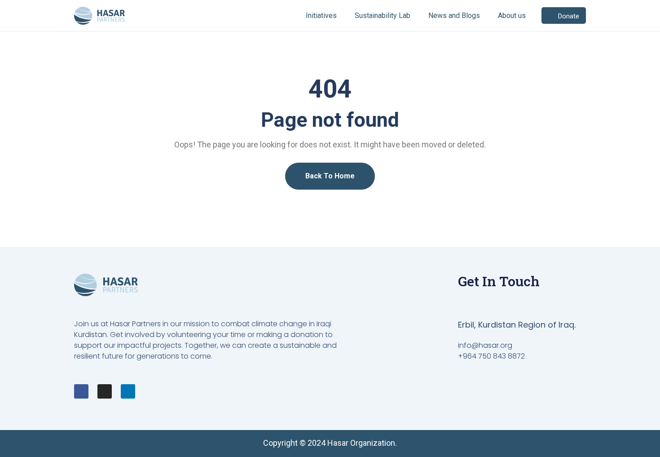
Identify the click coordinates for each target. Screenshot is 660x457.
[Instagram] (104, 391)
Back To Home (330, 176)
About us (512, 15)
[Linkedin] (128, 391)
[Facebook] (81, 391)
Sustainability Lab (382, 15)
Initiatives (321, 15)
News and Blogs (454, 15)
